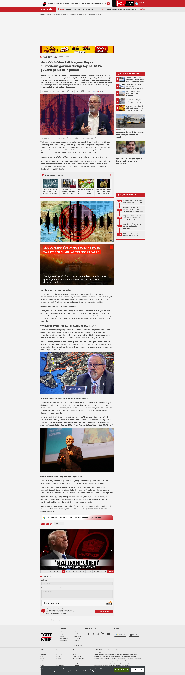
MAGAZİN (90, 3)
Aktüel (42, 649)
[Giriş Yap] (108, 3)
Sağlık (74, 654)
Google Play (121, 634)
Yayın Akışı (76, 665)
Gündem (49, 14)
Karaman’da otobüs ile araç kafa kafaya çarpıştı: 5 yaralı (133, 201)
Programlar (76, 649)
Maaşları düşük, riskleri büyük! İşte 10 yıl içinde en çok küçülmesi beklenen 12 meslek (115, 654)
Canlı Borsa (43, 652)
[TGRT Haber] (43, 4)
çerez (73, 669)
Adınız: (44, 580)
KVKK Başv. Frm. (78, 645)
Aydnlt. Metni (77, 643)
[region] (93, 670)
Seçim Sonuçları (77, 656)
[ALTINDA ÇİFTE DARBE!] (77, 549)
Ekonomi (42, 663)
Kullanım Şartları (78, 631)
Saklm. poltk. (63, 643)
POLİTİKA (78, 3)
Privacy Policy (77, 636)
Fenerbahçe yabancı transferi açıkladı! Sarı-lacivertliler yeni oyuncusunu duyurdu (133, 210)
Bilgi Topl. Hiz (77, 638)
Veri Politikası (77, 640)
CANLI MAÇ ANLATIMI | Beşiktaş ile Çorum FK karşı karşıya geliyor (122, 9)
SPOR (84, 3)
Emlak (42, 665)
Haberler (42, 14)
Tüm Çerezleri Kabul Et (121, 670)
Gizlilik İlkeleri (77, 634)
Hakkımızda (63, 631)
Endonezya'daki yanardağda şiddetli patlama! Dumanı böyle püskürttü (112, 665)
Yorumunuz (55, 588)
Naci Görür (103, 142)
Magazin (58, 658)
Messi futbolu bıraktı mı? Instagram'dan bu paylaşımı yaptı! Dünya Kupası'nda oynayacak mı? (81, 9)
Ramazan (75, 652)
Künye (61, 634)
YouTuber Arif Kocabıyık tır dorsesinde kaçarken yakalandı (132, 226)
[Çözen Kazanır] (77, 49)
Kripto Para (59, 654)
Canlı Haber (43, 654)
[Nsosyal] (77, 91)
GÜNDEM (59, 3)
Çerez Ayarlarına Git (137, 670)
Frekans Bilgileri (64, 638)
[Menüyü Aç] (105, 3)
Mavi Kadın (59, 661)
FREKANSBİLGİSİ (130, 3)
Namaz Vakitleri (60, 665)
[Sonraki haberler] (109, 175)
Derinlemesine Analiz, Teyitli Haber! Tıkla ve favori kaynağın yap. (73, 518)
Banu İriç (68, 57)
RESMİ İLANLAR (98, 3)
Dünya (42, 658)
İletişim (62, 636)
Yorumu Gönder (104, 611)
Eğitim (42, 661)
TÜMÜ (141, 9)
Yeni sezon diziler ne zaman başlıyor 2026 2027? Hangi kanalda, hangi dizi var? (114, 663)
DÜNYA (72, 3)
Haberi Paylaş (49, 91)
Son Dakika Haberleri (78, 658)
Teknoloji (75, 663)
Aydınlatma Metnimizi (83, 671)
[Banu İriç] (55, 56)
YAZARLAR (51, 3)
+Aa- (88, 91)
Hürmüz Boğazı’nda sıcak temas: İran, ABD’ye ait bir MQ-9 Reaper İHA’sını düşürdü (115, 656)
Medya (58, 663)
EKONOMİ (66, 3)
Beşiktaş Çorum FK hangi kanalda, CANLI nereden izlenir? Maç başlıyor (132, 218)
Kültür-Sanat (59, 652)
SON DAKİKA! (47, 9)
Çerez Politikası (64, 640)
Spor (74, 661)
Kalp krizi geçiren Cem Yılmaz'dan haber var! (131, 234)
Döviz (41, 656)
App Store (135, 634)
